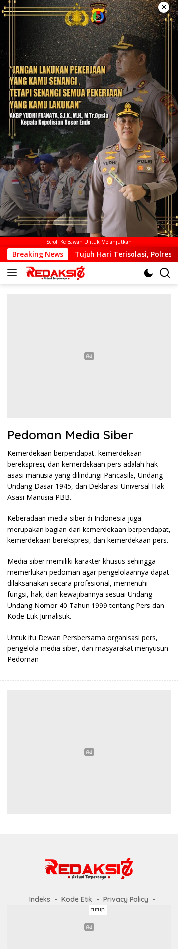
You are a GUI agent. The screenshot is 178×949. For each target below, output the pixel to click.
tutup (98, 909)
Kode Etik (76, 899)
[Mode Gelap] (148, 273)
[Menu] (14, 273)
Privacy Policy (125, 899)
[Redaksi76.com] (54, 273)
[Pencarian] (165, 273)
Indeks (39, 899)
